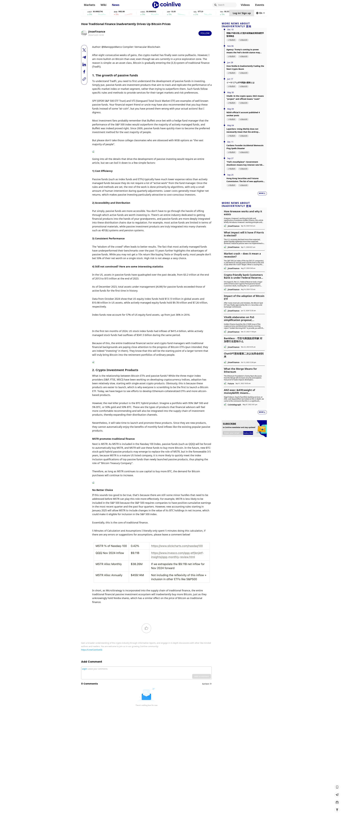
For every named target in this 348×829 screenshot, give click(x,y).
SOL (180, 12)
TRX (207, 12)
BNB (101, 12)
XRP (154, 12)
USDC (128, 12)
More (261, 193)
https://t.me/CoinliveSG (91, 649)
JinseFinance (96, 31)
